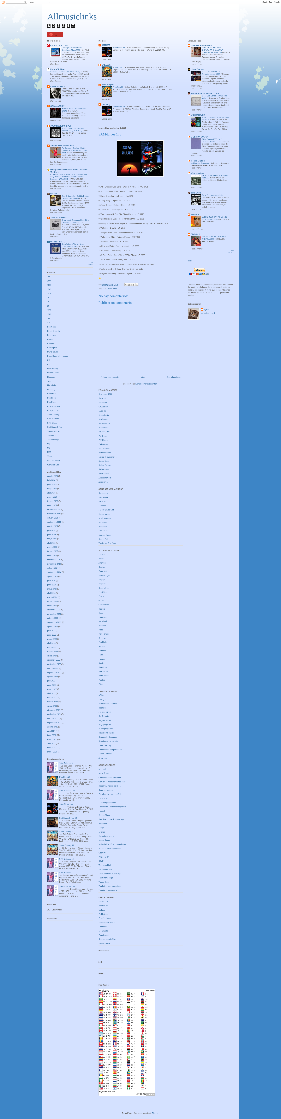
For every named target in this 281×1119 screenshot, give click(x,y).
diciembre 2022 (53, 660)
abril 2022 (51, 693)
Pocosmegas (104, 448)
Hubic (100, 613)
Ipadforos (102, 708)
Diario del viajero (105, 790)
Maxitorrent (103, 419)
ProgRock (51, 402)
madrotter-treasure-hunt (201, 45)
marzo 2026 (52, 497)
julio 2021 (51, 731)
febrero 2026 (52, 501)
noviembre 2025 (54, 514)
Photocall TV (103, 857)
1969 (49, 289)
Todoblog (106, 104)
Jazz (49, 381)
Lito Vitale (51, 385)
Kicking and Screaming (200, 163)
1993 (49, 318)
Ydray (100, 684)
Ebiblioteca (103, 914)
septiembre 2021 (54, 722)
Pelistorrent (103, 444)
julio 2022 (51, 681)
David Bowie (52, 352)
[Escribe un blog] (128, 284)
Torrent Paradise (105, 754)
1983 (49, 314)
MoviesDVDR (104, 432)
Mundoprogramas (105, 729)
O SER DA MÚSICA (199, 137)
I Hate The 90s (197, 69)
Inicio (143, 377)
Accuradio (102, 769)
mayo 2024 (52, 589)
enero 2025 (52, 555)
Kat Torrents (103, 716)
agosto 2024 (52, 576)
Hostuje (101, 609)
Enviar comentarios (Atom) (146, 384)
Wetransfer (103, 671)
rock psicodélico (54, 410)
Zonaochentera (104, 478)
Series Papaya (104, 465)
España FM (103, 798)
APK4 (100, 695)
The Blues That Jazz (107, 543)
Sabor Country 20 (66, 832)
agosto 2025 (52, 526)
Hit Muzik (102, 501)
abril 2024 (51, 593)
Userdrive (102, 667)
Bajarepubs (103, 906)
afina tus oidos (197, 173)
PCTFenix (102, 436)
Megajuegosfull (104, 724)
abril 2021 (51, 743)
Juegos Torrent (104, 712)
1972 (49, 302)
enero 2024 (52, 606)
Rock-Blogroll (108, 85)
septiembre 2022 (54, 672)
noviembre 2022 (54, 664)
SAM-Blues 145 (119, 107)
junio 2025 (51, 535)
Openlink (102, 853)
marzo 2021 (52, 748)
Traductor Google (105, 878)
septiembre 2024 (54, 572)
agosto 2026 (52, 476)
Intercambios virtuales (107, 703)
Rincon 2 (195, 215)
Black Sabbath (53, 331)
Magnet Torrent (104, 720)
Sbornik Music (104, 535)
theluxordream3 (57, 86)
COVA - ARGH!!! (57, 106)
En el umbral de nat (106, 922)
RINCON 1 (195, 234)
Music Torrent (104, 514)
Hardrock (51, 377)
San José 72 (103, 531)
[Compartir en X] (131, 284)
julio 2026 (51, 480)
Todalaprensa (104, 943)
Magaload (102, 621)
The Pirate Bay (104, 745)
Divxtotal (102, 398)
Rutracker (102, 527)
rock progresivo (53, 406)
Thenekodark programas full (110, 750)
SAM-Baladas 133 (67, 886)
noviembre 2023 (54, 614)
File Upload (103, 592)
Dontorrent (102, 402)
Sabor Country (53, 414)
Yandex (101, 680)
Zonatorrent (103, 482)
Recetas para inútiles (107, 939)
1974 (49, 306)
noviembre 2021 (54, 714)
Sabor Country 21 (66, 845)
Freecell (101, 811)
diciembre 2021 (53, 710)
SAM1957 (106, 45)
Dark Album (103, 497)
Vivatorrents (103, 473)
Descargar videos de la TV (109, 786)
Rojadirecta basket (106, 733)
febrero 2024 (52, 601)
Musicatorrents (104, 518)
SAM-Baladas (53, 419)
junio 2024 (51, 585)
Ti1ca (100, 655)
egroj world (196, 193)
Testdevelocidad (105, 869)
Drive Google (103, 575)
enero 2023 (52, 656)
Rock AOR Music (58, 69)
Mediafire (102, 625)
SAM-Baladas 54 (66, 859)
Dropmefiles (103, 588)
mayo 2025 (52, 539)
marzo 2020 (52, 752)
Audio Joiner (103, 773)
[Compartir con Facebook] (134, 284)
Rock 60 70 (103, 522)
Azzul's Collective (58, 218)
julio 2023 (51, 631)
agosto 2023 (52, 626)
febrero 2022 (52, 702)
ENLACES (106, 65)
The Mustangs (53, 440)
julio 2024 (51, 580)
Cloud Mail (102, 571)
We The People (53, 460)
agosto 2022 (52, 677)
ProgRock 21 (118, 67)
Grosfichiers (103, 605)
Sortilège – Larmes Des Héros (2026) (65, 72)
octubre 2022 (52, 668)
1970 (49, 293)
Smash (101, 646)
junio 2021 (51, 735)
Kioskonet (102, 927)
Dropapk (102, 579)
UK (48, 444)
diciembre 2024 (53, 560)
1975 (49, 310)
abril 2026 (51, 493)
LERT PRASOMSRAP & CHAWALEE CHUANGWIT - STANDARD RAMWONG (213, 50)
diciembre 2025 (53, 509)
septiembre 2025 (54, 522)
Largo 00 (102, 411)
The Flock (51, 435)
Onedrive (102, 638)
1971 (49, 298)
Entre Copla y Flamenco (57, 356)
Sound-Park (103, 539)
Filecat (101, 596)
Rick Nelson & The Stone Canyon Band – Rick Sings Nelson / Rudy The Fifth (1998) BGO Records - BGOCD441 (68, 176)
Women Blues (53, 465)
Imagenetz (102, 617)
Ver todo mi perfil (208, 313)
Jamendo (102, 506)
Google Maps (104, 815)
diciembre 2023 (53, 610)
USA (49, 452)
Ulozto (101, 663)
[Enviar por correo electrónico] (125, 284)
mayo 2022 (52, 689)
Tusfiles (101, 659)
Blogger (155, 1113)
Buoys (50, 339)
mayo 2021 (52, 739)
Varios (50, 456)
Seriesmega (103, 469)
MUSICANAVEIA (198, 115)
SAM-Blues (112, 288)
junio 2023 (51, 635)
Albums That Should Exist (62, 146)
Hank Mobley (52, 369)
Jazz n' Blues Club (106, 510)
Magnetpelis (103, 415)
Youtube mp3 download (108, 890)
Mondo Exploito (198, 161)
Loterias (101, 832)
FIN (48, 364)
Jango (101, 828)
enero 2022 (52, 706)
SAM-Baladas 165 (67, 790)
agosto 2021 (52, 727)
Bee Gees (51, 327)
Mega (100, 630)
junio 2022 (51, 685)
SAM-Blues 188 (66, 804)
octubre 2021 (52, 718)
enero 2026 (52, 505)
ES (48, 360)
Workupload (103, 676)
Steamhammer (53, 431)
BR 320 (53, 194)
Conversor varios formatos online (112, 782)
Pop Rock (51, 398)
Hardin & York (53, 373)
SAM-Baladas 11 (66, 873)
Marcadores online (106, 836)
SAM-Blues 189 (119, 48)
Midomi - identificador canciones (112, 844)
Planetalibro (103, 935)
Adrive (101, 559)
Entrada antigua (173, 377)
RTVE (101, 861)
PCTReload (103, 440)
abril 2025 (51, 543)
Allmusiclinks (72, 16)
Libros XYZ (103, 902)
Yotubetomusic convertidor (109, 886)
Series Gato (103, 461)
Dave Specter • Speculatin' (213, 195)
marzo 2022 (52, 698)
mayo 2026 (52, 489)
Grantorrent (103, 407)
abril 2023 (51, 643)
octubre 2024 (52, 568)
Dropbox (102, 584)
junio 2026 (51, 484)
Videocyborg (103, 882)
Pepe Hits (51, 394)
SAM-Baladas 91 (66, 763)
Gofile (100, 600)
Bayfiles (101, 567)
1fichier (101, 554)
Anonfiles (102, 563)
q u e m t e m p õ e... (59, 45)
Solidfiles (102, 651)
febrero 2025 (52, 551)
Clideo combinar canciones (109, 777)
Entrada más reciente (110, 377)
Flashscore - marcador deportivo (112, 807)
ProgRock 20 (118, 87)
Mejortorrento (104, 423)
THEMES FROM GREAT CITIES (205, 93)
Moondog (51, 389)
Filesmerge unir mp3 (107, 803)
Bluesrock (51, 335)
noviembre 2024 (54, 564)
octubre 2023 (52, 618)
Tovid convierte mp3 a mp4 (109, 874)
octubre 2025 (52, 518)
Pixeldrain (102, 642)
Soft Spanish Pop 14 (68, 818)
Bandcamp (103, 493)
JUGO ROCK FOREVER (60, 126)
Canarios (51, 343)
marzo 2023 (52, 647)
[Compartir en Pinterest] (137, 284)
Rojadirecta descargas (107, 737)
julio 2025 (51, 530)
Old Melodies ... (57, 242)
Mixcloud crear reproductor (109, 848)
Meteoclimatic (104, 840)
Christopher (52, 348)
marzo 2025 (52, 547)
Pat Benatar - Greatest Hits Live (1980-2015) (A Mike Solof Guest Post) (75, 150)
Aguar (206, 309)
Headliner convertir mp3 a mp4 (111, 819)
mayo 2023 (52, 639)
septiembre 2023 (54, 622)
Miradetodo (103, 427)
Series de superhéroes (108, 457)
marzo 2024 (52, 597)
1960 (49, 281)
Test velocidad (104, 865)
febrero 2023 (52, 651)
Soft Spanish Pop (54, 427)
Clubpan (101, 910)
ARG (49, 323)
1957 (49, 277)
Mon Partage (103, 634)
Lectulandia (103, 931)
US (48, 448)
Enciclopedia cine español (109, 794)
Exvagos (102, 699)
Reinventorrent (104, 453)
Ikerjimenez (103, 823)
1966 (49, 285)
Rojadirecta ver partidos (108, 741)
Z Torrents (102, 758)
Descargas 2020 (105, 394)
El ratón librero (104, 918)
